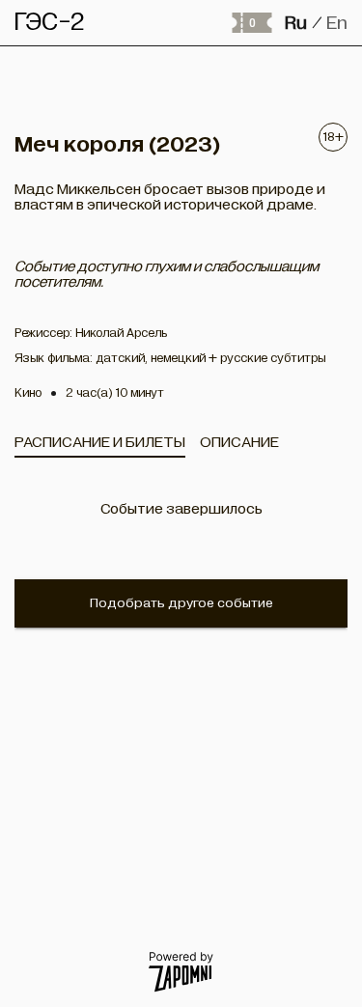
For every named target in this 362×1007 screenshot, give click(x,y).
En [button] (337, 23)
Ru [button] (296, 23)
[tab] (99, 442)
